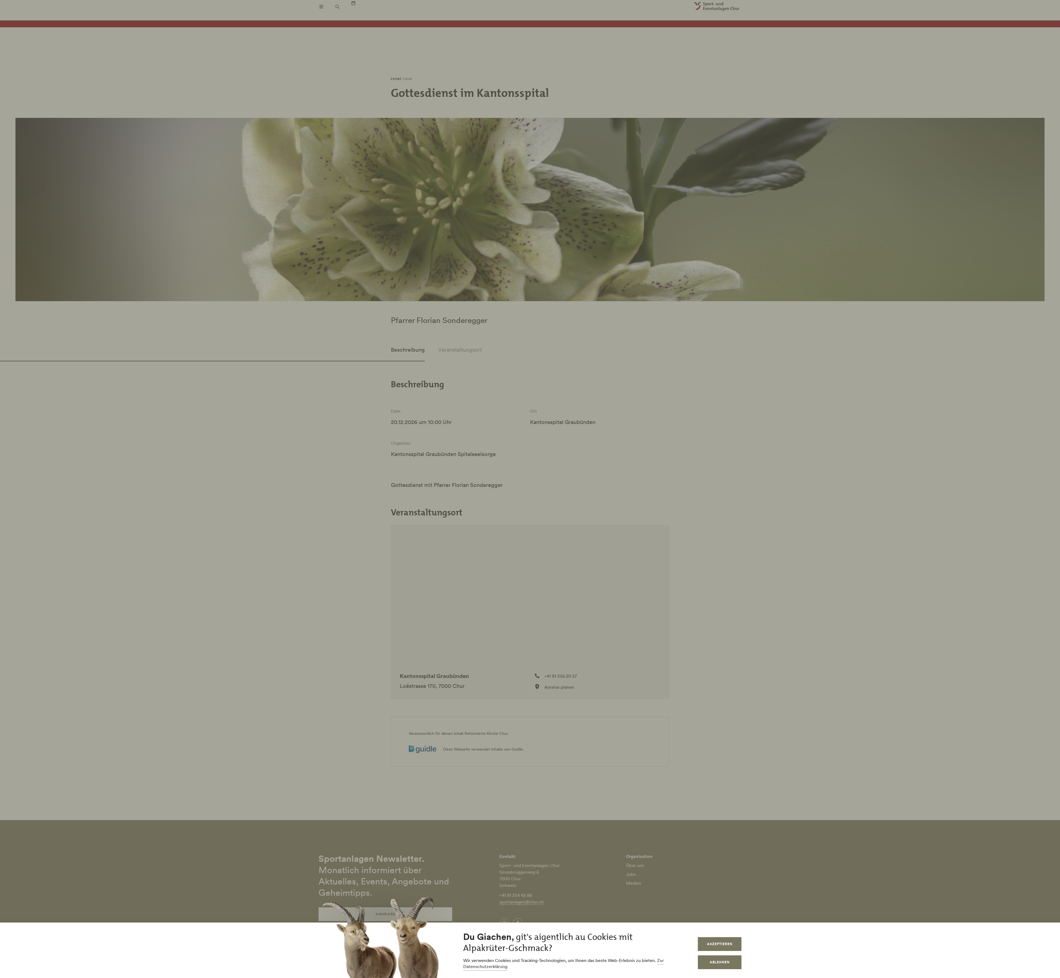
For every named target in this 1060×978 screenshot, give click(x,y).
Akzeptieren (719, 944)
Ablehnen (720, 962)
